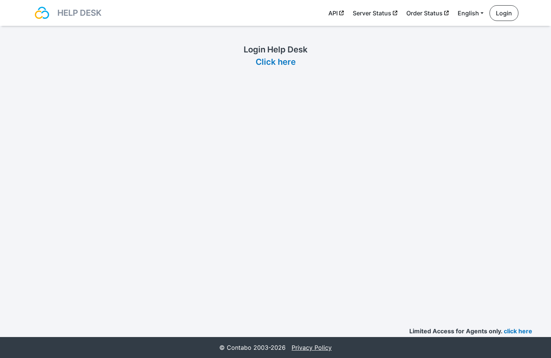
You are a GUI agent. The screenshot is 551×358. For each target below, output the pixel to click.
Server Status (372, 13)
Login (504, 13)
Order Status (424, 13)
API (333, 13)
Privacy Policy (312, 347)
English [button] (468, 13)
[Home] (42, 12)
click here (518, 331)
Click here (276, 62)
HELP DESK (79, 13)
